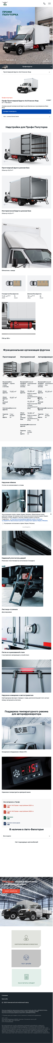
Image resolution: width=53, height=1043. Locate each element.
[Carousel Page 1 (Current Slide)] (4, 161)
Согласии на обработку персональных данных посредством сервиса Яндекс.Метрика (25, 519)
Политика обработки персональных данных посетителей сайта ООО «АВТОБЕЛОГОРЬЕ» (24, 1010)
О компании (5, 995)
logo (5, 3)
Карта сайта (5, 999)
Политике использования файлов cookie (23, 519)
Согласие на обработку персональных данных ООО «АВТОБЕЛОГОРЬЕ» (20, 1011)
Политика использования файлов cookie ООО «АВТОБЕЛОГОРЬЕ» (19, 1012)
